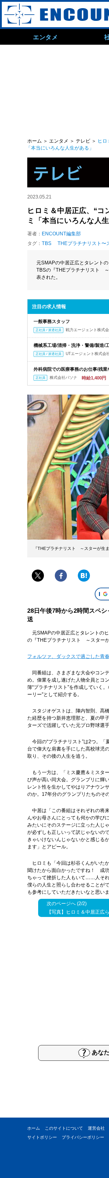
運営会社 (96, 1128)
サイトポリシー (42, 1137)
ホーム (33, 1128)
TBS (46, 243)
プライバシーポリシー (83, 1137)
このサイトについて (64, 1128)
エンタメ (45, 36)
